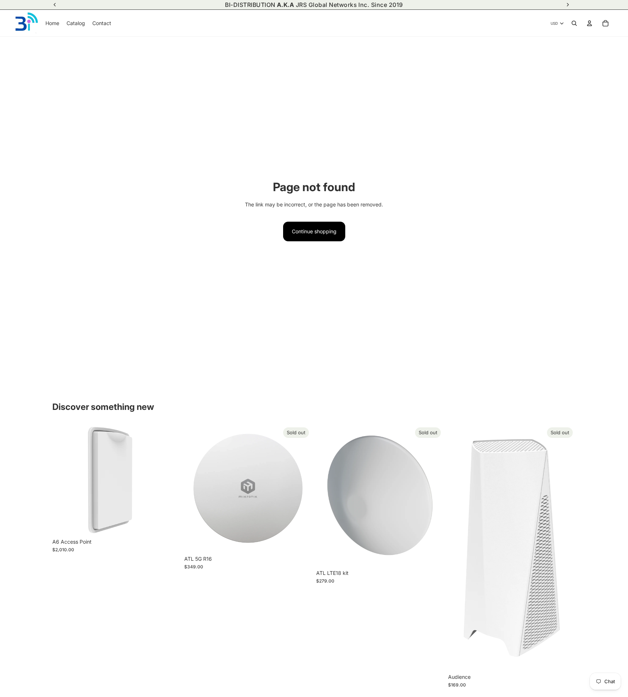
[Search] (574, 23)
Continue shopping (314, 231)
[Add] (168, 523)
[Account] (589, 23)
